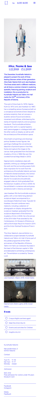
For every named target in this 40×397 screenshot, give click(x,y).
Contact (7, 354)
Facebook (7, 386)
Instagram (7, 388)
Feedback (7, 394)
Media (6, 392)
